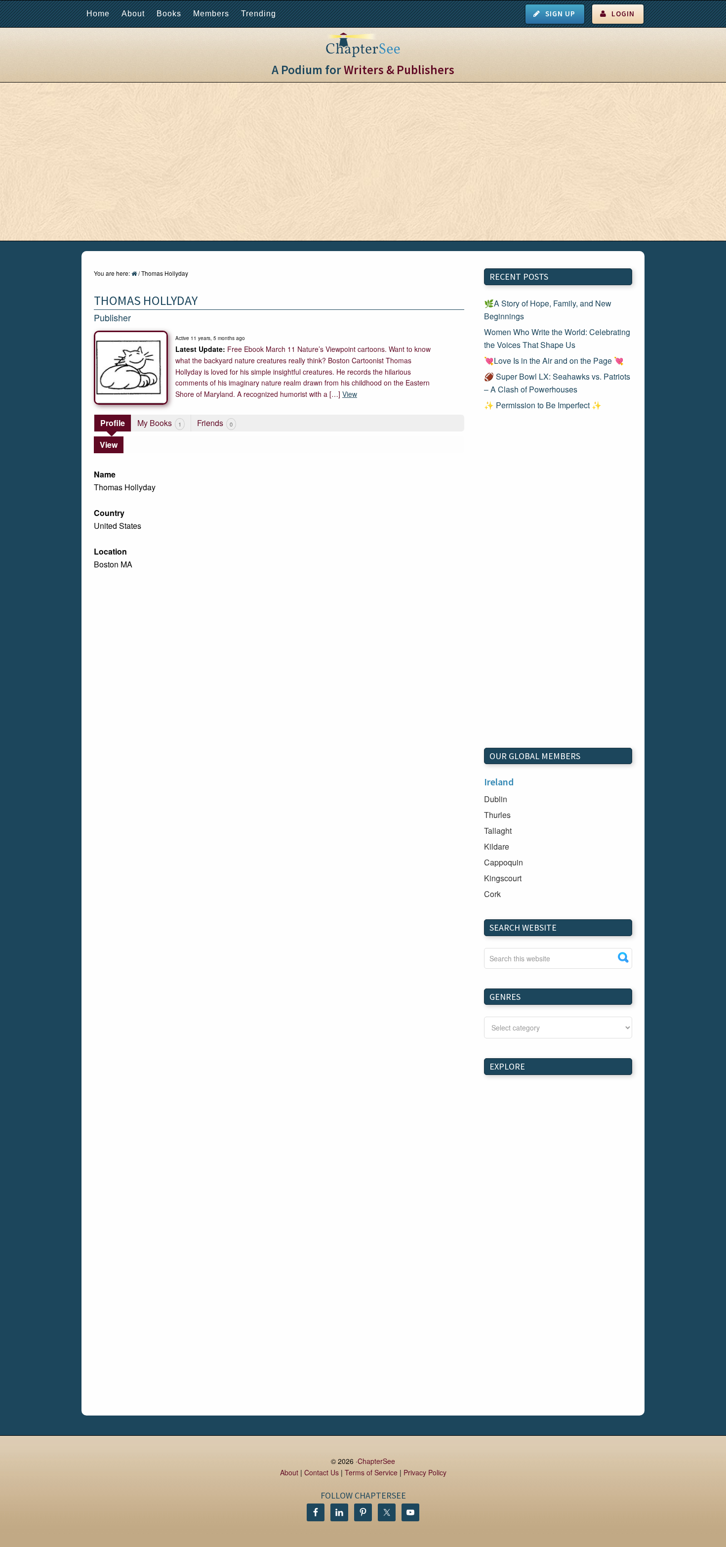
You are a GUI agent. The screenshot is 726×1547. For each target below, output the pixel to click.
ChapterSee (376, 1461)
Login (623, 13)
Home (98, 13)
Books (169, 13)
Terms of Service (371, 1472)
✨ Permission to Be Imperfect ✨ (543, 405)
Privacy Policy (424, 1472)
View (349, 394)
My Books (159, 423)
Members (211, 13)
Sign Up (560, 13)
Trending (258, 13)
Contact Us (321, 1472)
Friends (215, 423)
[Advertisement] (363, 161)
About (133, 13)
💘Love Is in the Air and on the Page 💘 (554, 360)
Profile (112, 423)
